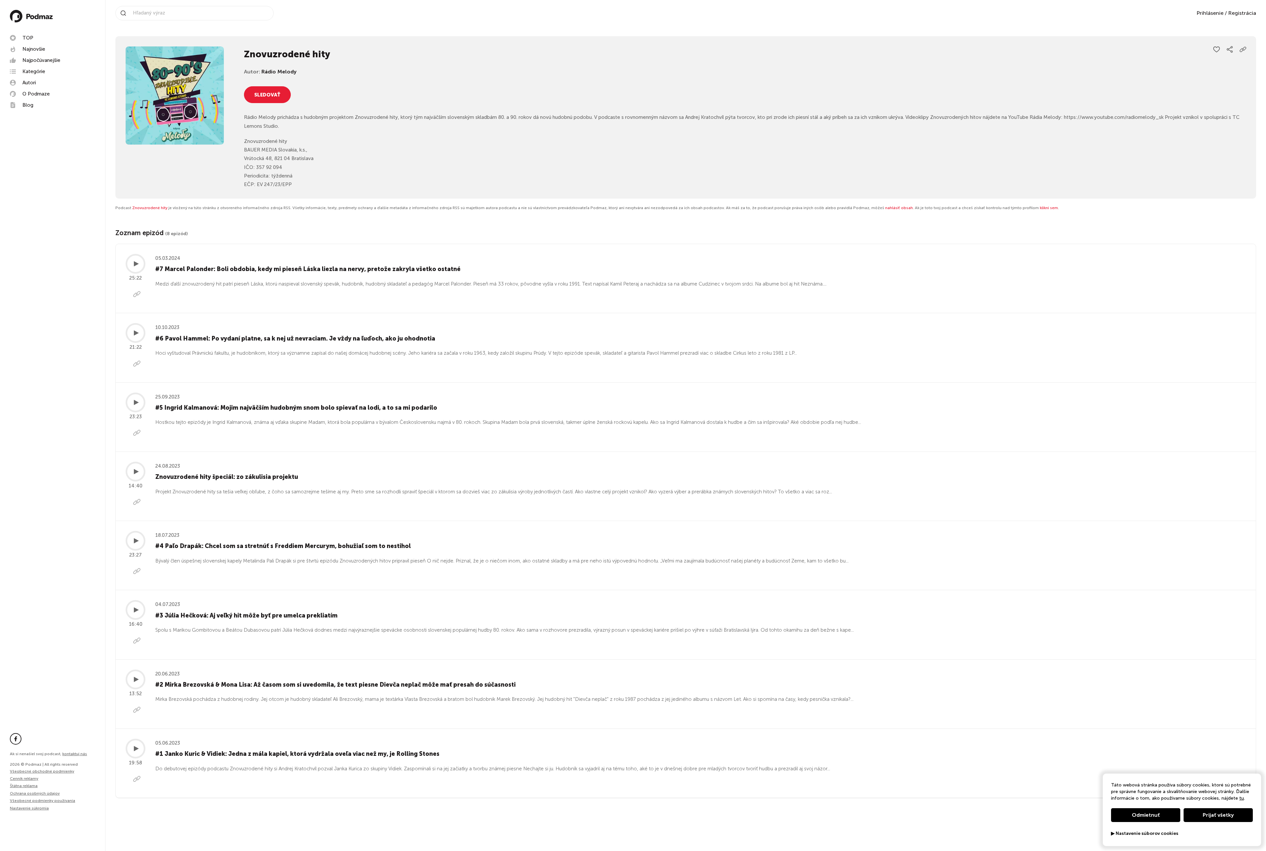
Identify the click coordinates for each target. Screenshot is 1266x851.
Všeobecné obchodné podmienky (42, 771)
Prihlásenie (1209, 13)
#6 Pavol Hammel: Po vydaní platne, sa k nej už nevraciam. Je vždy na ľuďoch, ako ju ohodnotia (295, 338)
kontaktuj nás (74, 754)
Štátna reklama (24, 785)
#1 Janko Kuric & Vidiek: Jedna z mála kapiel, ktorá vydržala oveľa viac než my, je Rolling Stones (297, 753)
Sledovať (267, 95)
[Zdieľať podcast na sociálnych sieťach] (1229, 49)
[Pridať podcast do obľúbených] (1216, 49)
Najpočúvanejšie (41, 60)
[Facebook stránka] (15, 739)
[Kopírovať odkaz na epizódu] (136, 295)
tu (1241, 798)
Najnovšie (33, 49)
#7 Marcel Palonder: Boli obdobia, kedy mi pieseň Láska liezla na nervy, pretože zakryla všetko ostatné (308, 269)
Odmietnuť (1146, 815)
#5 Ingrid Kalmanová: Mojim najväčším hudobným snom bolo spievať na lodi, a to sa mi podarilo (296, 407)
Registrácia (1242, 13)
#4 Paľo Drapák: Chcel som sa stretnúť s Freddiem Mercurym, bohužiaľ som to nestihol (283, 546)
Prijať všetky (1218, 815)
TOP (27, 38)
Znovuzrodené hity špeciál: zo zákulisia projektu (226, 476)
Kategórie (33, 71)
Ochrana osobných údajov (35, 793)
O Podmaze (36, 94)
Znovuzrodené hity (149, 208)
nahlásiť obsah (899, 208)
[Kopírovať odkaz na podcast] (1243, 49)
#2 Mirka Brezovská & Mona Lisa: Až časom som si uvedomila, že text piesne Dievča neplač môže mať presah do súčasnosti (335, 684)
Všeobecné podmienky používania (42, 800)
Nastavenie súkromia (29, 808)
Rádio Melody (278, 72)
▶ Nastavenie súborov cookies (1144, 833)
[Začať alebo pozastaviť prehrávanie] (135, 264)
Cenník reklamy (24, 778)
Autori (29, 83)
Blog (27, 105)
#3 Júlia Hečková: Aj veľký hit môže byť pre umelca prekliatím (246, 615)
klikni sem (1049, 208)
